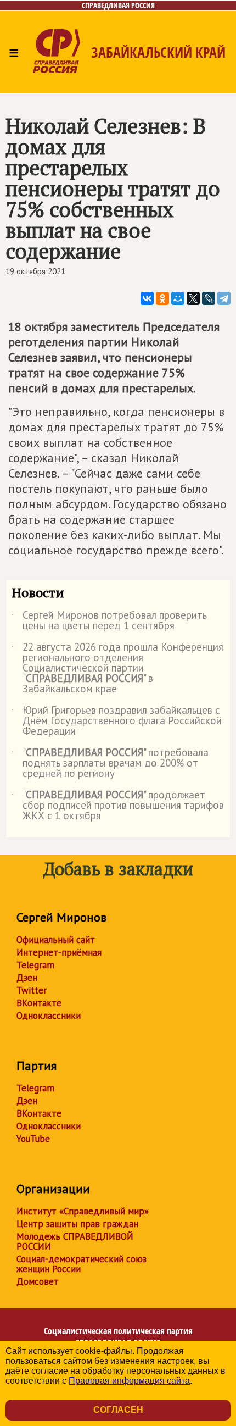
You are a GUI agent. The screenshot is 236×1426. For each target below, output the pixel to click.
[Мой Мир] (177, 298)
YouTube (33, 1139)
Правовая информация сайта (129, 1380)
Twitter (31, 990)
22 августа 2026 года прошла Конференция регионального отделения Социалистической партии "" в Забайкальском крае (117, 668)
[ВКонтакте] (147, 298)
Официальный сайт (55, 940)
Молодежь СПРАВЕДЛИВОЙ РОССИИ (74, 1241)
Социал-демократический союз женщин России (81, 1264)
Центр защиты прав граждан (77, 1224)
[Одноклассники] (162, 298)
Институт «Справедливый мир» (82, 1211)
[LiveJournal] (208, 298)
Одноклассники (48, 1015)
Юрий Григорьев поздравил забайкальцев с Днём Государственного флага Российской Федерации (117, 721)
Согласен (118, 1409)
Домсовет (37, 1281)
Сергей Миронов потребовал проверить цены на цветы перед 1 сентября (109, 621)
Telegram (35, 965)
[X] (193, 298)
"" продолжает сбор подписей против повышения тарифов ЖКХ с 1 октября (118, 806)
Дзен (26, 978)
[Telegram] (224, 298)
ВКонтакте (38, 1003)
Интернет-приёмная (59, 952)
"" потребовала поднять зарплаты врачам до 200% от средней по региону (110, 763)
